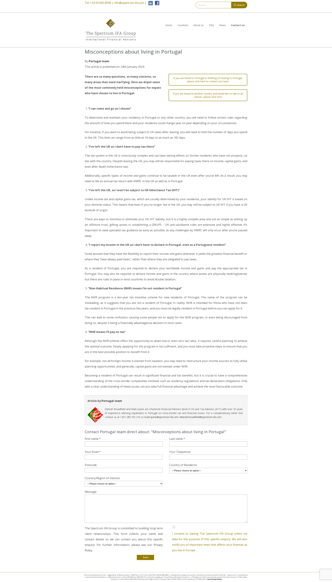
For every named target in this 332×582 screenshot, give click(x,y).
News (222, 25)
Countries (183, 25)
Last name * (177, 439)
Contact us (238, 25)
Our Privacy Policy (214, 579)
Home (168, 25)
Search (241, 5)
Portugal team (99, 61)
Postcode (91, 465)
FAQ (211, 25)
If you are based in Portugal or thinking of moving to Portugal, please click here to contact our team (208, 79)
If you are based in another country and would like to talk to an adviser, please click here (208, 95)
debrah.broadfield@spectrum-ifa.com (201, 417)
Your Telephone (179, 452)
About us (199, 25)
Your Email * (93, 452)
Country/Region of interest (102, 478)
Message (90, 492)
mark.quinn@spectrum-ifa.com (161, 417)
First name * (93, 439)
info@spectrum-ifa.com (129, 3)
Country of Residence (183, 465)
